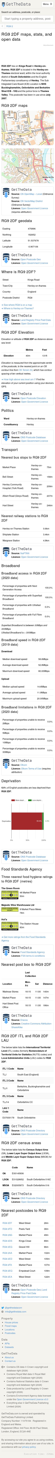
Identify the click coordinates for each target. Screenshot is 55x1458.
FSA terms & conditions (33, 955)
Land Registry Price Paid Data (35, 320)
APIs (7, 1343)
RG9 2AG (7, 1235)
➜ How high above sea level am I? (18, 379)
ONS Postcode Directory (32, 1130)
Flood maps (11, 1325)
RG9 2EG (7, 1246)
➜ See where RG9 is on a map (16, 304)
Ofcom (23, 764)
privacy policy (29, 1446)
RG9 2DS (7, 1240)
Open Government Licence (34, 208)
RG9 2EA (7, 1276)
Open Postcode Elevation (33, 398)
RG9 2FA (7, 1264)
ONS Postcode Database (33, 437)
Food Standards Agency (32, 952)
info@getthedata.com (15, 1311)
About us (9, 1357)
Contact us (10, 1361)
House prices (11, 1322)
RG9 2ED (7, 1258)
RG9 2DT (7, 1223)
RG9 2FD (7, 1228)
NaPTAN (24, 553)
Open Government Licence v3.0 (32, 1399)
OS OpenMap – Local (31, 194)
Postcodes (10, 1333)
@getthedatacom (13, 1307)
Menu (47, 3)
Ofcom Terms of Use (31, 768)
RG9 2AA (7, 1252)
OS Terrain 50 (25, 370)
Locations (10, 1329)
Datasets (9, 1347)
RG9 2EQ (7, 1270)
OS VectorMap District (31, 201)
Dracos (24, 1019)
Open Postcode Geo (30, 259)
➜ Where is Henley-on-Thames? (17, 308)
